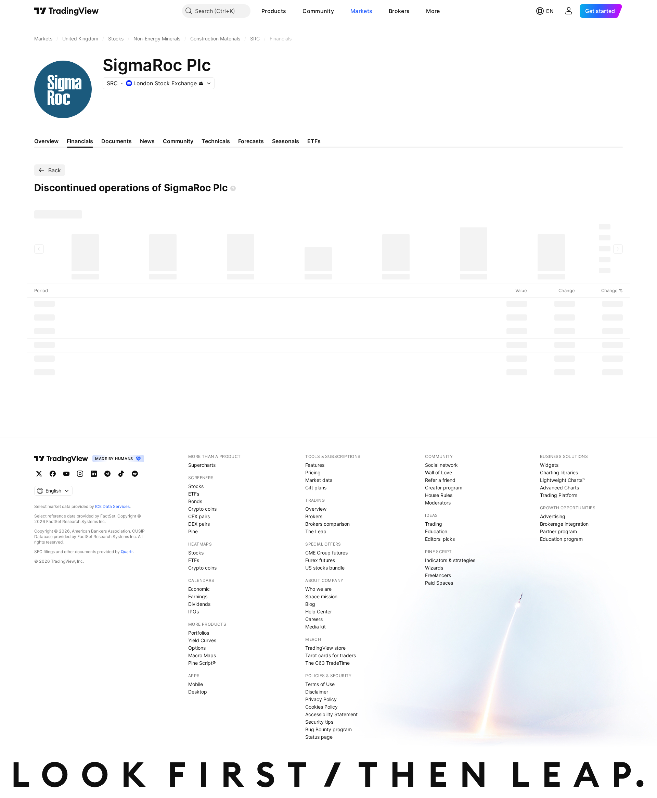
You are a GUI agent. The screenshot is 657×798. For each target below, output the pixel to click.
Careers (314, 619)
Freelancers (438, 575)
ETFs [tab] (314, 141)
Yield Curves (202, 640)
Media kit (315, 626)
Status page (319, 737)
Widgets (549, 465)
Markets (361, 11)
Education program (561, 539)
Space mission (321, 596)
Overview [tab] (46, 141)
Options (197, 648)
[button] (291, 11)
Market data (319, 480)
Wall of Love (438, 472)
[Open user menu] (569, 11)
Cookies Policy (321, 707)
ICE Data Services (112, 506)
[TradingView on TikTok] (121, 473)
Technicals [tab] (216, 141)
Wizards (434, 568)
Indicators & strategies (450, 560)
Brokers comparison (327, 524)
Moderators (438, 503)
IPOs (193, 611)
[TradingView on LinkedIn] (94, 473)
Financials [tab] (80, 141)
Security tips (319, 722)
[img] (201, 83)
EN (550, 11)
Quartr (127, 551)
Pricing (313, 472)
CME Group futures (326, 553)
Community (318, 11)
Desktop (197, 692)
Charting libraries (559, 472)
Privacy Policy (321, 699)
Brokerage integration (564, 524)
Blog (310, 604)
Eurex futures (320, 560)
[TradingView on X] (39, 473)
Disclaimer (316, 692)
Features (314, 465)
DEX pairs (199, 524)
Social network (441, 465)
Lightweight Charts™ (562, 480)
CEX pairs (199, 516)
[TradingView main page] (66, 11)
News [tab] (147, 141)
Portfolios (198, 633)
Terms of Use (320, 684)
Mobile (195, 684)
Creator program (443, 487)
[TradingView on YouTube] (66, 473)
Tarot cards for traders (330, 655)
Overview (315, 509)
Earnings (197, 596)
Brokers (399, 11)
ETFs (193, 494)
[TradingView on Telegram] (107, 473)
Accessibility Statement (331, 714)
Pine (193, 531)
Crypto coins (202, 509)
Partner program (558, 531)
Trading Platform (558, 495)
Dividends (199, 604)
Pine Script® (202, 663)
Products (273, 11)
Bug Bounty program (328, 729)
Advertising (552, 516)
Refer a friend (440, 480)
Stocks (196, 486)
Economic (199, 589)
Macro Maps (202, 655)
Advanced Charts (559, 487)
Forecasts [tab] (251, 141)
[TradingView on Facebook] (52, 473)
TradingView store (325, 648)
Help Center (318, 611)
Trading (433, 524)
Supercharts (202, 465)
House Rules (438, 495)
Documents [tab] (116, 141)
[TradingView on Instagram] (80, 473)
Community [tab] (178, 141)
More (433, 11)
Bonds (195, 501)
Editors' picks (440, 539)
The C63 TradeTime (327, 663)
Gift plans (315, 487)
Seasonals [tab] (285, 141)
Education (436, 531)
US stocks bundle (325, 568)
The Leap (315, 531)
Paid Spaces (439, 583)
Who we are (318, 589)
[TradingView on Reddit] (135, 473)
